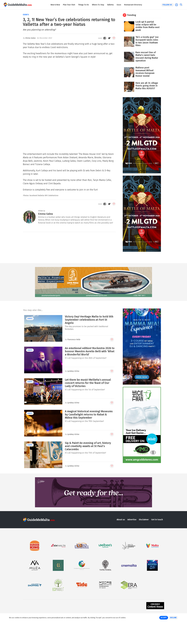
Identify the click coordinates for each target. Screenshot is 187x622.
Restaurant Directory (133, 5)
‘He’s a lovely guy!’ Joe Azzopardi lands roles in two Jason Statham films (147, 41)
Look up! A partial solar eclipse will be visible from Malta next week (147, 25)
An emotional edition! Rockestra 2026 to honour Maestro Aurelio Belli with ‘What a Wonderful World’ (89, 351)
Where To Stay (98, 5)
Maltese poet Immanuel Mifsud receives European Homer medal (144, 71)
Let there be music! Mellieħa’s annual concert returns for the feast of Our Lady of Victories (88, 383)
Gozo (119, 5)
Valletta (110, 5)
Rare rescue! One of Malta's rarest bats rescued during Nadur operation (146, 56)
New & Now (55, 5)
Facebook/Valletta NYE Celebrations (43, 195)
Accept (164, 618)
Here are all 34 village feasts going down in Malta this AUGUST (146, 86)
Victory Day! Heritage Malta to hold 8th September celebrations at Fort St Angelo (89, 320)
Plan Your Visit (69, 5)
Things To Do (83, 5)
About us (121, 519)
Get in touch (157, 519)
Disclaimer (144, 519)
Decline (173, 618)
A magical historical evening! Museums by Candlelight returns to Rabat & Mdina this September (89, 414)
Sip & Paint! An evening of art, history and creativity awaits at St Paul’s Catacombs (88, 446)
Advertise (131, 519)
